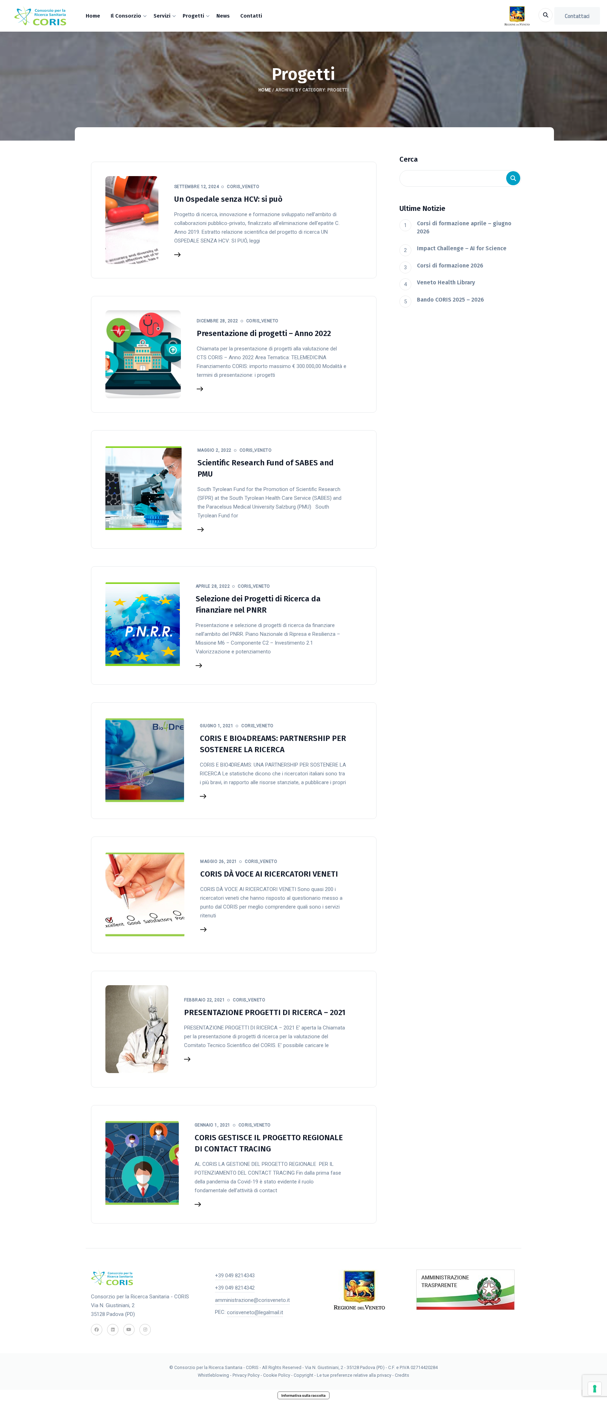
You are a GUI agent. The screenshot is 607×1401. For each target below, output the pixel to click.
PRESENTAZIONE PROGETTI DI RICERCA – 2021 (264, 1012)
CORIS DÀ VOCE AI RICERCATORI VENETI (269, 874)
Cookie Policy (276, 1375)
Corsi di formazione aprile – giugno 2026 (464, 227)
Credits (402, 1375)
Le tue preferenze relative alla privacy (354, 1375)
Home (265, 90)
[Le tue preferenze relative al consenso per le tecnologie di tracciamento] (594, 1388)
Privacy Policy (246, 1375)
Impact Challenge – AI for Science (462, 248)
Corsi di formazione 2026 (450, 265)
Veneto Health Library (446, 282)
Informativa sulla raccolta (303, 1395)
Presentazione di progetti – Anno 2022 (264, 333)
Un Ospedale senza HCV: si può (228, 199)
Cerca (408, 159)
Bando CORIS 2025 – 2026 (450, 299)
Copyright (304, 1375)
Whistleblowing (213, 1375)
